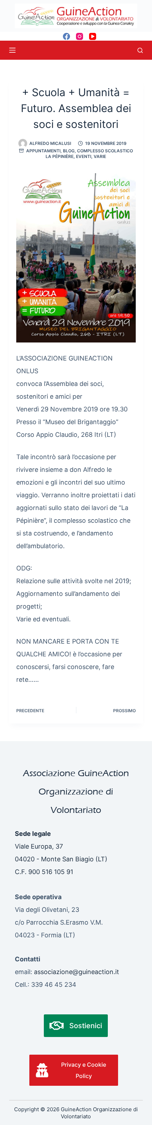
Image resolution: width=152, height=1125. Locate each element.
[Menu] (12, 50)
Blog (69, 150)
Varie (100, 156)
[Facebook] (66, 36)
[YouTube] (92, 36)
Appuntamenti (43, 150)
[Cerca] (140, 50)
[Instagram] (79, 36)
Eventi (83, 156)
